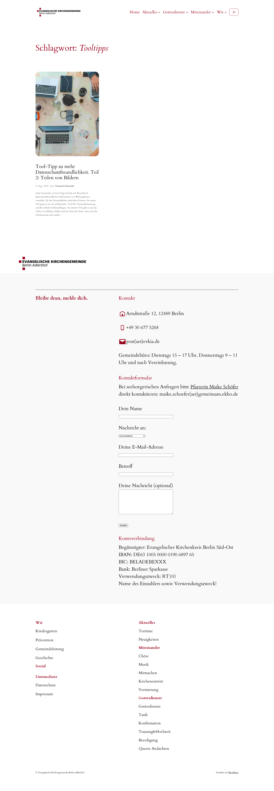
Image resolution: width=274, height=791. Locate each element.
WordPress (233, 772)
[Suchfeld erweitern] (233, 12)
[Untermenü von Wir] (226, 12)
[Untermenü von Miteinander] (213, 12)
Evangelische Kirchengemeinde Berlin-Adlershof (61, 772)
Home (135, 12)
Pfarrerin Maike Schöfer (214, 387)
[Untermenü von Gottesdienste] (187, 12)
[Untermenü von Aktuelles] (159, 12)
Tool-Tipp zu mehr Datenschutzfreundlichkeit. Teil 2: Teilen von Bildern (67, 172)
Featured (59, 185)
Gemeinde (69, 185)
